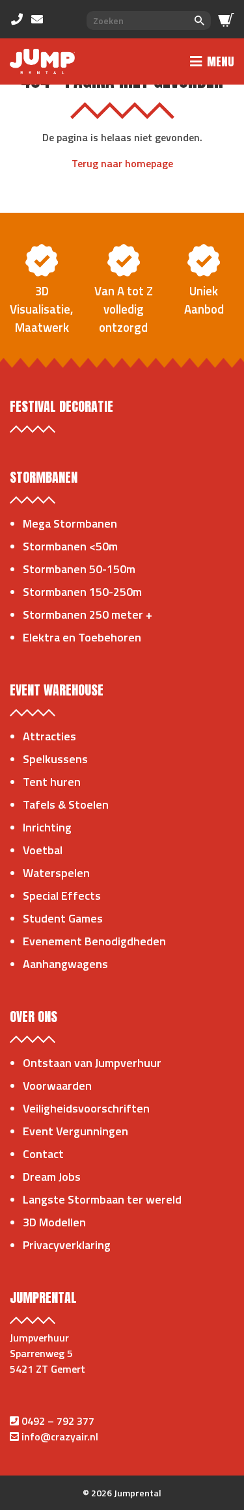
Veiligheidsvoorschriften (86, 1108)
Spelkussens (55, 759)
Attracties (49, 736)
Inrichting (47, 827)
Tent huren (52, 781)
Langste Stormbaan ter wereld (102, 1199)
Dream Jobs (52, 1176)
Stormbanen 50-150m (79, 569)
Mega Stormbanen (70, 523)
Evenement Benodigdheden (94, 941)
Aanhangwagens (65, 964)
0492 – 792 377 (57, 1421)
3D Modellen (54, 1222)
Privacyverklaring (67, 1245)
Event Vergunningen (75, 1131)
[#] (20, 19)
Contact (43, 1154)
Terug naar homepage (122, 163)
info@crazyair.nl (59, 1436)
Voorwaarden (57, 1085)
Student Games (63, 918)
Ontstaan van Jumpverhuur (92, 1063)
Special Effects (62, 895)
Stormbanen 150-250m (82, 591)
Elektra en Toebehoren (82, 637)
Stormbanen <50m (70, 546)
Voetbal (42, 850)
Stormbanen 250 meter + (87, 614)
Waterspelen (56, 873)
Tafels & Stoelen (66, 804)
